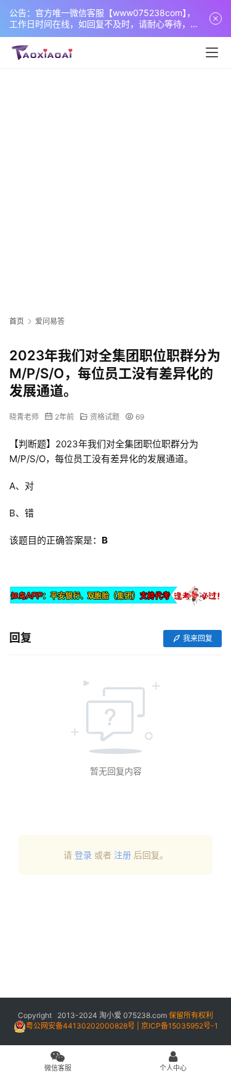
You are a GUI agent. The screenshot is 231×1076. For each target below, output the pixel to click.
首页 (16, 321)
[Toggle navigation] (212, 52)
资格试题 (105, 416)
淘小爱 (110, 1015)
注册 (122, 855)
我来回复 (198, 638)
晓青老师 (24, 416)
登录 (83, 855)
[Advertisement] (115, 189)
